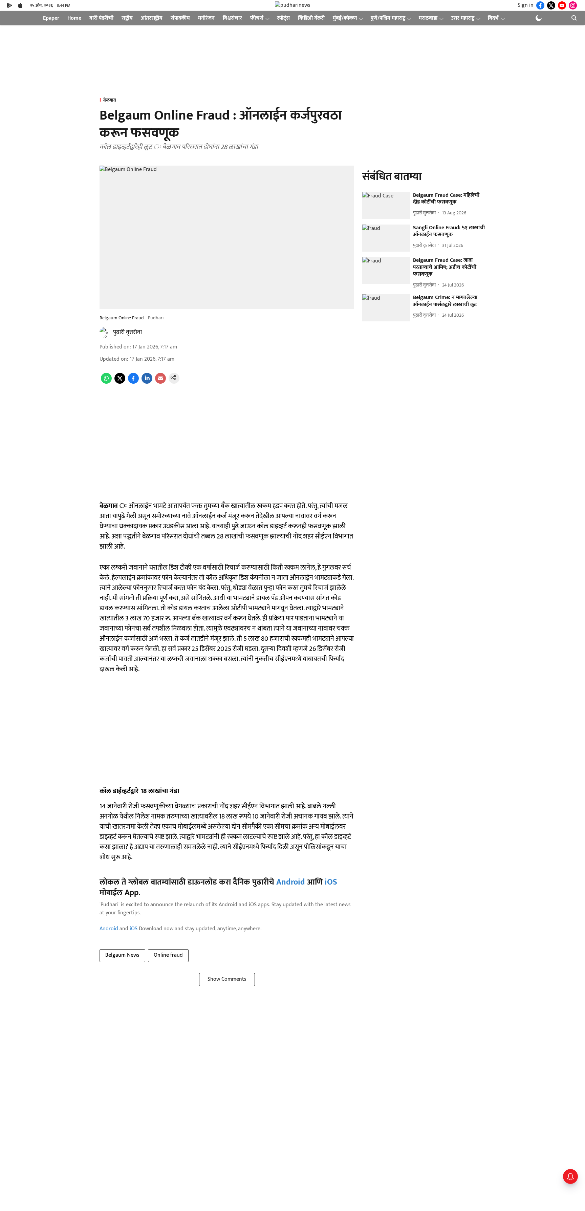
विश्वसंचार (232, 18)
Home (74, 18)
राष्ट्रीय (127, 18)
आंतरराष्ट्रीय (151, 18)
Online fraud (168, 955)
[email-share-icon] (160, 382)
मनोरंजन (206, 18)
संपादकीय (180, 18)
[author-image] (105, 332)
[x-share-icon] (119, 382)
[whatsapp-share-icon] (106, 382)
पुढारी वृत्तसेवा (127, 332)
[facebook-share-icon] (133, 382)
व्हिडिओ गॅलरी (311, 18)
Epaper (51, 18)
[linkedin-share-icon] (147, 382)
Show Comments (227, 979)
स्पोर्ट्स (283, 18)
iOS (331, 882)
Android (290, 882)
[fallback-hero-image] (386, 205)
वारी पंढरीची (101, 18)
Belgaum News (122, 955)
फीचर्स (256, 18)
